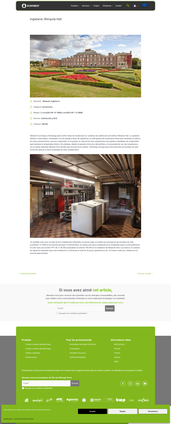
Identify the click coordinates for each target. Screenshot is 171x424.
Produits (74, 6)
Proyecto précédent (27, 273)
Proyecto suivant (145, 273)
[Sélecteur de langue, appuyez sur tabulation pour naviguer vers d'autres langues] (136, 5)
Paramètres (153, 411)
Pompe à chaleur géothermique (38, 344)
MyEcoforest (119, 344)
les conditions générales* (77, 313)
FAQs (116, 361)
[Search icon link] (128, 6)
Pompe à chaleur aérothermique (38, 349)
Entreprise (107, 6)
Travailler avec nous (78, 353)
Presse (117, 349)
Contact (118, 6)
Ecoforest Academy (78, 357)
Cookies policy (8, 419)
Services (85, 6)
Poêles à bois (31, 357)
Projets (96, 6)
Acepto (93, 411)
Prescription (75, 349)
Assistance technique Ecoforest (83, 344)
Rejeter (123, 411)
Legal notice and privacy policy (24, 419)
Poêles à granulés (32, 353)
